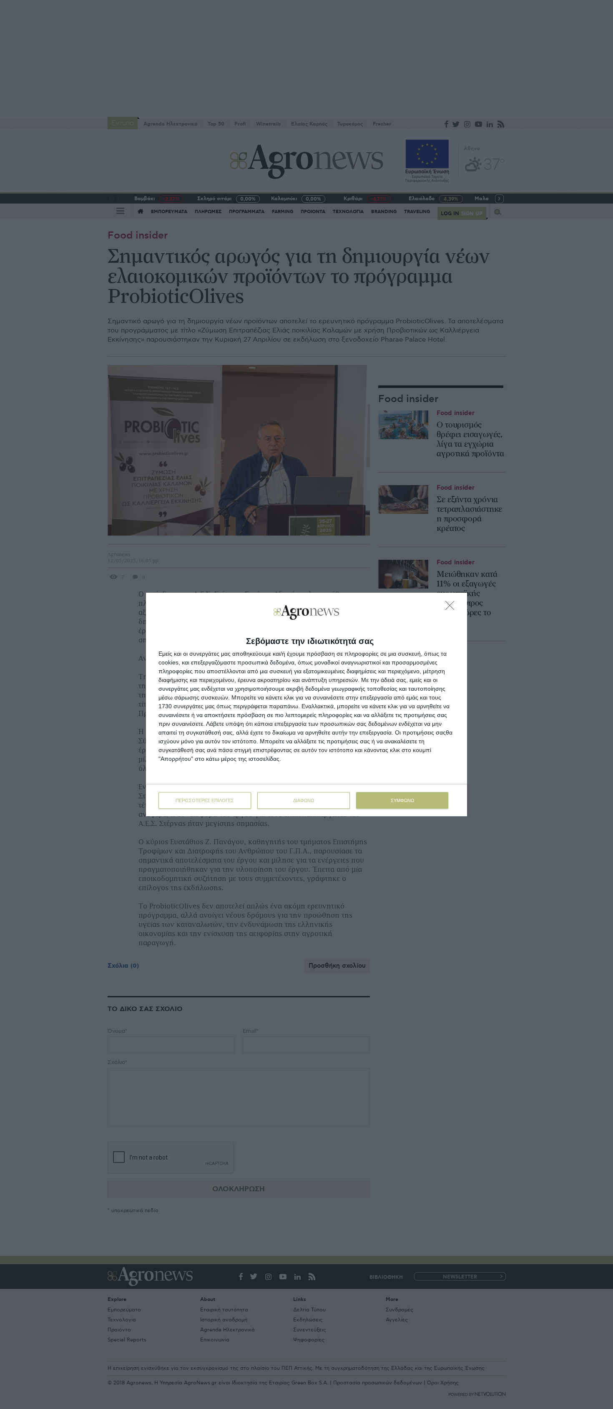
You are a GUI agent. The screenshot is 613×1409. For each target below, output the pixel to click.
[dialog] (306, 704)
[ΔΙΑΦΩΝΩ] (452, 607)
